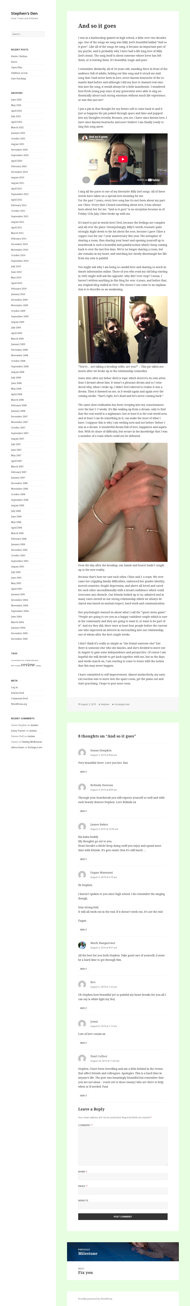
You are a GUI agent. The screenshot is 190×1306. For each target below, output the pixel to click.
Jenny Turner (18, 730)
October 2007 (18, 427)
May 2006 (16, 522)
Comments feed (19, 698)
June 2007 (16, 449)
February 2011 (19, 238)
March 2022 (17, 127)
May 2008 (16, 388)
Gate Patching (18, 78)
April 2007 (16, 460)
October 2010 (18, 255)
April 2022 (16, 121)
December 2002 (19, 638)
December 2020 (19, 149)
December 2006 (19, 483)
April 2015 (16, 188)
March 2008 (17, 399)
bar (23, 660)
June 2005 (16, 577)
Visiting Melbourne (32, 741)
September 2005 (20, 561)
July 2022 (16, 116)
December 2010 (19, 244)
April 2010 (16, 283)
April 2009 (16, 333)
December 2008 (19, 349)
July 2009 (16, 327)
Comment (85, 1125)
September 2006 (20, 499)
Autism (34, 725)
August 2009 (17, 322)
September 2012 (20, 194)
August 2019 (17, 177)
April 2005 (16, 588)
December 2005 (19, 549)
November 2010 (19, 249)
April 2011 (16, 227)
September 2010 (20, 260)
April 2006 (16, 527)
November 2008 (19, 355)
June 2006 (16, 516)
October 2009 (18, 310)
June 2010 (16, 271)
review (28, 664)
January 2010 (18, 294)
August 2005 (17, 566)
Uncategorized (121, 704)
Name (82, 1171)
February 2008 (19, 405)
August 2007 (17, 438)
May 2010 (16, 277)
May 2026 (16, 105)
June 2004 (16, 616)
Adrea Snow (17, 747)
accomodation (16, 660)
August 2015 (17, 183)
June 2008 (16, 383)
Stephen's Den (24, 13)
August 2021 (17, 144)
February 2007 (19, 472)
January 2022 (18, 133)
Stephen (105, 704)
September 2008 (20, 366)
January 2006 (18, 544)
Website (83, 1200)
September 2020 (20, 155)
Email (82, 1186)
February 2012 (19, 205)
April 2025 (16, 110)
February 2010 (19, 288)
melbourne (34, 660)
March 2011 (17, 233)
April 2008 (16, 394)
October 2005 (18, 555)
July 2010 (16, 266)
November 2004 (19, 605)
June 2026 (16, 99)
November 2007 (19, 422)
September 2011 (20, 216)
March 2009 (17, 338)
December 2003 (19, 633)
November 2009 (19, 305)
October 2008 (18, 360)
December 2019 (19, 171)
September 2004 (20, 611)
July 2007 (16, 444)
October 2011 (18, 210)
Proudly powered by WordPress (95, 1298)
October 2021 (18, 138)
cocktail (27, 660)
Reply (83, 771)
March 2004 (17, 622)
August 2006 (17, 505)
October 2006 (18, 494)
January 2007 (18, 477)
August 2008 (17, 372)
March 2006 (17, 533)
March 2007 (17, 466)
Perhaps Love (35, 747)
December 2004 (19, 599)
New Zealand (16, 666)
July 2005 (16, 572)
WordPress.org (19, 704)
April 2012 (16, 199)
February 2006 (19, 538)
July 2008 (16, 377)
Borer (14, 61)
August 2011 (17, 221)
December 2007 (19, 416)
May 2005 (16, 583)
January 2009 (18, 344)
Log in (14, 687)
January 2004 (18, 627)
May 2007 (16, 455)
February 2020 (19, 166)
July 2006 (16, 511)
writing (38, 666)
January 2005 (18, 594)
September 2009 (20, 316)
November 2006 (19, 488)
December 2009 (19, 299)
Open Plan (16, 67)
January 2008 (18, 410)
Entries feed (17, 692)
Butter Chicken (19, 56)
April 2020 (16, 160)
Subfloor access (19, 72)
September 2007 (20, 433)
